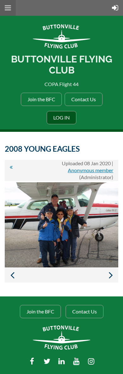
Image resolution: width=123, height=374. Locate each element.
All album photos (11, 170)
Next (110, 275)
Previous (12, 275)
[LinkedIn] (61, 361)
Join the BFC (41, 99)
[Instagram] (91, 361)
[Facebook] (32, 361)
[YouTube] (76, 361)
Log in (61, 117)
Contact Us (83, 99)
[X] (46, 361)
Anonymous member (90, 170)
